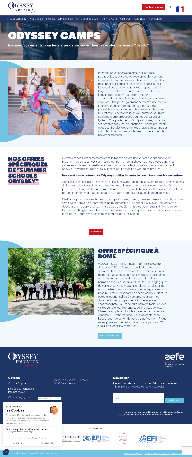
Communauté (109, 19)
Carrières (125, 19)
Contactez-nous (153, 7)
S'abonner (174, 400)
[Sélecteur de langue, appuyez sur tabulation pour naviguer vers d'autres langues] (179, 8)
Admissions (155, 19)
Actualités (139, 19)
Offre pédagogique (87, 19)
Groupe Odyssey (16, 19)
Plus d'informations (110, 336)
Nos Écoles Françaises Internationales (51, 19)
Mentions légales (133, 454)
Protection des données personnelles (164, 454)
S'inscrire (96, 232)
